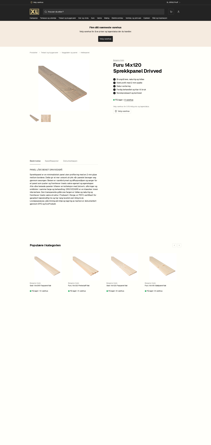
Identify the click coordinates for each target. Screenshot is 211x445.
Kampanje (34, 18)
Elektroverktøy (117, 18)
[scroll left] (174, 245)
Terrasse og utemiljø (48, 18)
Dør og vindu (83, 18)
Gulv (93, 18)
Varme (99, 18)
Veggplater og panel (69, 52)
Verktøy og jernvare (133, 18)
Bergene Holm (118, 60)
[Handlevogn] (171, 12)
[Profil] (178, 11)
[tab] (35, 161)
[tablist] (64, 161)
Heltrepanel (85, 52)
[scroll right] (179, 245)
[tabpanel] (64, 186)
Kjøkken (147, 18)
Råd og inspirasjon (159, 18)
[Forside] (34, 12)
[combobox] (103, 12)
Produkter (33, 52)
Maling (106, 18)
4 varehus (128, 100)
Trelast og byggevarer (67, 18)
